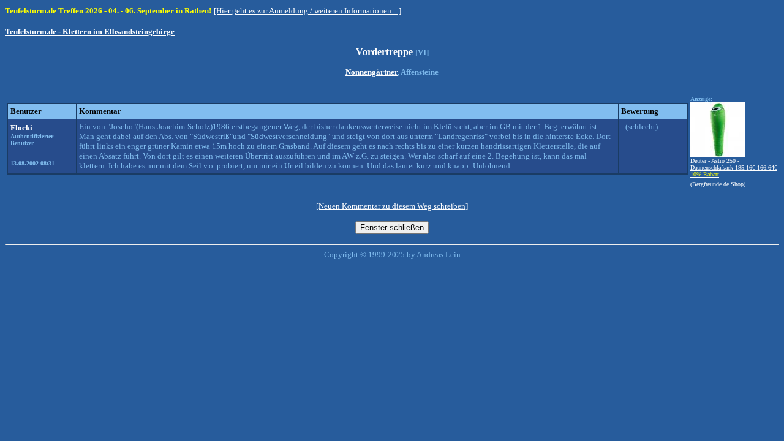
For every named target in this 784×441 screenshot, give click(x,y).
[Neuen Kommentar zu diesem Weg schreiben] (392, 206)
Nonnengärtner (371, 72)
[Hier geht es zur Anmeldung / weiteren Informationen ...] (307, 10)
